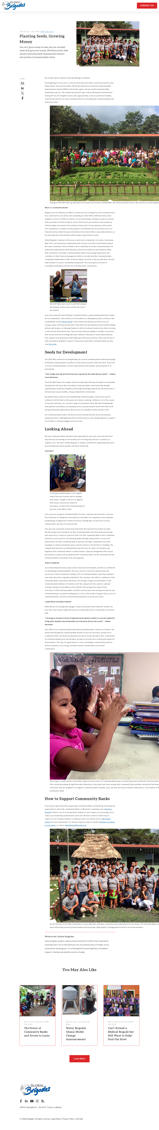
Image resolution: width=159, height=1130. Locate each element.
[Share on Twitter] (22, 93)
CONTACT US (147, 5)
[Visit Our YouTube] (31, 1101)
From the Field (47, 31)
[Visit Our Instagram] (37, 1101)
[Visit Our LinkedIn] (26, 1101)
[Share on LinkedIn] (22, 88)
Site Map (79, 1119)
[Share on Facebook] (22, 98)
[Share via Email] (22, 83)
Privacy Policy (68, 1119)
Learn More (79, 1059)
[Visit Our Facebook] (20, 1101)
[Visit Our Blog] (42, 1101)
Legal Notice (56, 1119)
